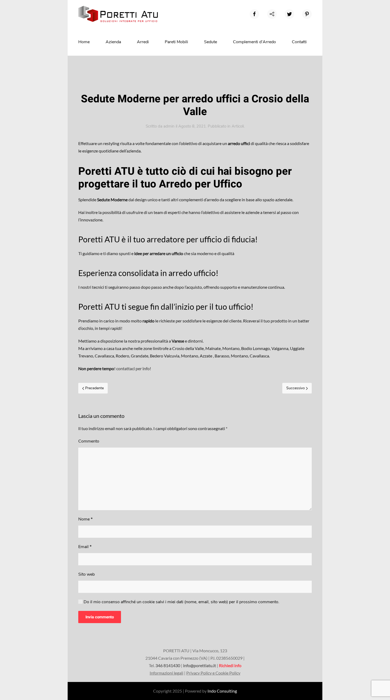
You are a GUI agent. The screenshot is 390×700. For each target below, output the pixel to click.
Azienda (113, 42)
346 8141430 (167, 665)
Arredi (143, 42)
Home (84, 42)
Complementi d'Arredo (254, 42)
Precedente (94, 388)
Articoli (238, 126)
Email (85, 547)
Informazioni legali (166, 672)
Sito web (86, 574)
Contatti (299, 42)
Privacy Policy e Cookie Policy (213, 672)
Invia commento (99, 617)
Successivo (296, 388)
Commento (88, 441)
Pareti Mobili (176, 42)
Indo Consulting (222, 690)
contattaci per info (133, 368)
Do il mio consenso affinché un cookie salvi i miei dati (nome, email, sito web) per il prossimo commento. (181, 602)
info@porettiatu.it (199, 665)
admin (169, 126)
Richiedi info (230, 665)
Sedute (210, 42)
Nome (85, 519)
